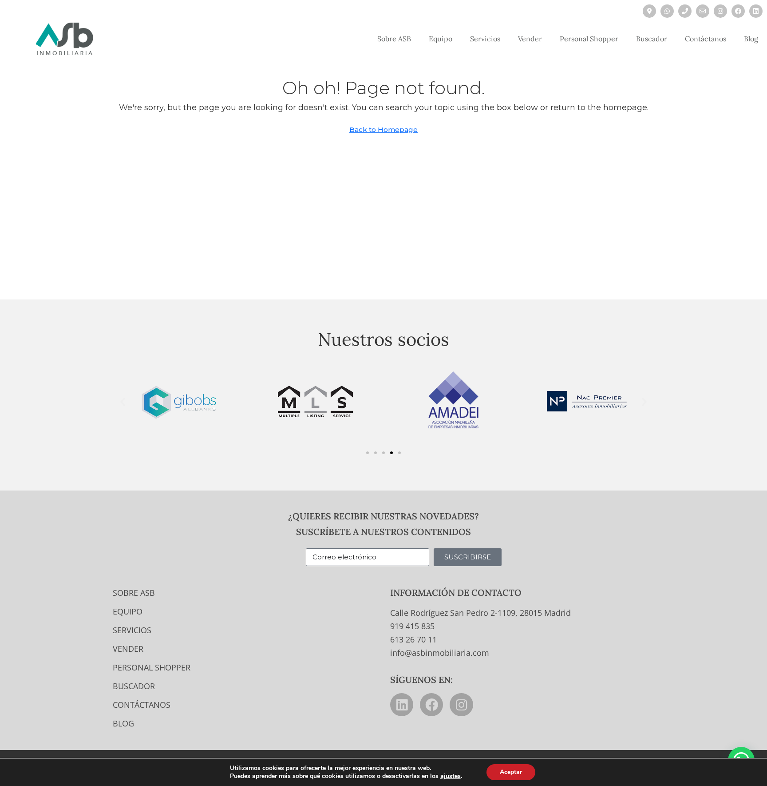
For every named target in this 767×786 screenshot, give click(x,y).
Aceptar (511, 772)
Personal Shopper (589, 38)
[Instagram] (720, 11)
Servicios (485, 38)
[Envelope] (702, 11)
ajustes (450, 776)
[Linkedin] (756, 11)
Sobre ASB (394, 38)
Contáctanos (705, 38)
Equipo (440, 38)
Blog (751, 38)
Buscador (651, 38)
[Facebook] (738, 11)
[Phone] (685, 11)
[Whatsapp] (667, 11)
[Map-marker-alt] (649, 11)
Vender (530, 38)
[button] (122, 401)
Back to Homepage (383, 129)
